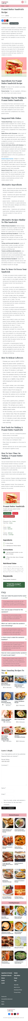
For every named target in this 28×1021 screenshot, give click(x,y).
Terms (2, 1001)
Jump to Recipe (14, 23)
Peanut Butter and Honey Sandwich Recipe (7, 831)
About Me (16, 984)
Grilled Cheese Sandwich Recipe (19, 897)
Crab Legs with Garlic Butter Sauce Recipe (8, 864)
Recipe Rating (5, 759)
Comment (4, 765)
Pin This (15, 513)
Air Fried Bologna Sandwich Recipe (7, 897)
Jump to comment (9, 516)
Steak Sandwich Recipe (19, 864)
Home (2, 6)
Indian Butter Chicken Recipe (19, 847)
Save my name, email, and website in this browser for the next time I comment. (14, 802)
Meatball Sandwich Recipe (7, 847)
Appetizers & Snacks (6, 973)
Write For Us (17, 987)
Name (3, 788)
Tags (15, 980)
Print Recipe (5, 23)
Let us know (10, 585)
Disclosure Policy (18, 989)
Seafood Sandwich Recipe (19, 881)
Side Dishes (17, 975)
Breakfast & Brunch (6, 975)
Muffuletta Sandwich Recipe (7, 881)
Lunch (7, 6)
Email (3, 794)
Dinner (3, 978)
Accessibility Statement (7, 999)
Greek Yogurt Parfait (7, 158)
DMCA (2, 1004)
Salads (16, 973)
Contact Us (3, 996)
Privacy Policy (17, 992)
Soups (15, 978)
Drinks (3, 980)
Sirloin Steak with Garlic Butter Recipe (20, 830)
